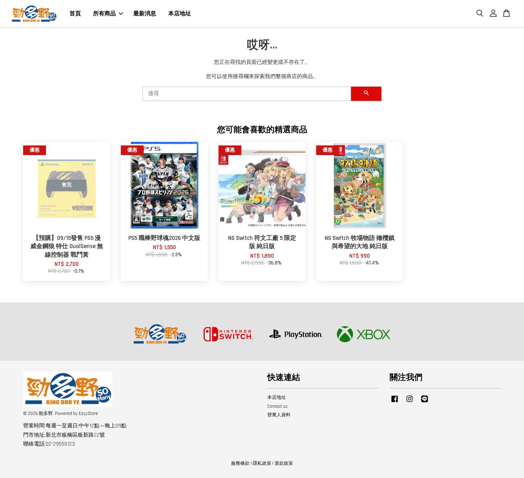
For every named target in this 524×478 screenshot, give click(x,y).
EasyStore (88, 413)
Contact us (277, 406)
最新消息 (144, 13)
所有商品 (104, 13)
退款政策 (283, 463)
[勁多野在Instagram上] (410, 402)
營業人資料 (279, 415)
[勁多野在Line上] (425, 402)
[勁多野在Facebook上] (395, 402)
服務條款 (240, 463)
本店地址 (179, 13)
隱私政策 (262, 463)
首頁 (75, 13)
